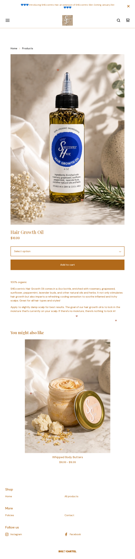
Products (27, 48)
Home (14, 48)
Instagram (16, 534)
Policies (9, 515)
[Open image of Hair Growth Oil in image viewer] (67, 139)
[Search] (119, 20)
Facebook (75, 534)
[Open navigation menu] (8, 20)
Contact (69, 515)
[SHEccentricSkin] (67, 20)
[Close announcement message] (128, 6)
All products (71, 496)
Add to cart (67, 264)
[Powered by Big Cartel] (67, 551)
